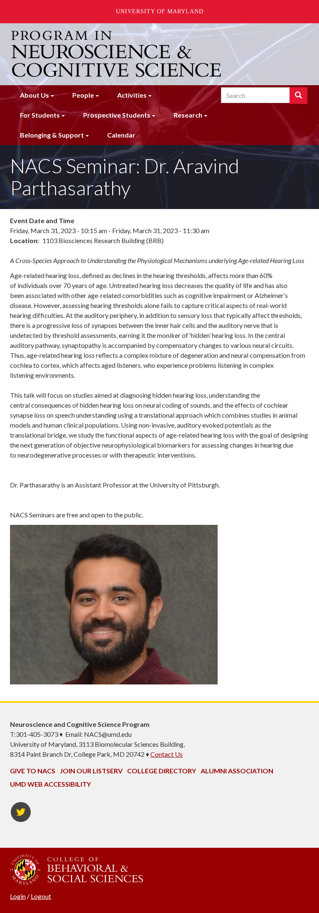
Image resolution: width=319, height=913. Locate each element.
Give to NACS (32, 771)
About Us (34, 95)
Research (188, 115)
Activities (132, 95)
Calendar (121, 135)
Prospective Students (116, 115)
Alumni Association (237, 771)
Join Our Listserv (91, 771)
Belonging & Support (52, 135)
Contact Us (166, 754)
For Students (40, 115)
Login (18, 896)
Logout (41, 896)
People (83, 95)
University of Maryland (160, 11)
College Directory (161, 771)
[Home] (117, 54)
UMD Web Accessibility (50, 784)
